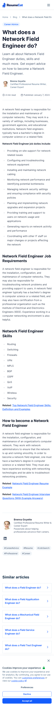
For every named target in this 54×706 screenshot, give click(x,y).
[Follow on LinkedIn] (5, 538)
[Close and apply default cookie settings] (49, 661)
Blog (15, 17)
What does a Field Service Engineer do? (19, 631)
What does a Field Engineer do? (23, 587)
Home (5, 17)
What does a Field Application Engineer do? (22, 601)
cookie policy (17, 680)
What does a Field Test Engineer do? (23, 647)
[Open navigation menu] (49, 5)
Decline (27, 694)
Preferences (27, 687)
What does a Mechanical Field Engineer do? (22, 616)
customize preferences (33, 677)
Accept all (27, 701)
